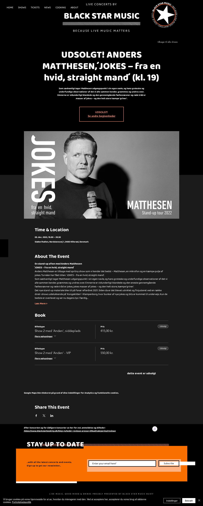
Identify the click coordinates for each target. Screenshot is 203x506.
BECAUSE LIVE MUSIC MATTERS (101, 30)
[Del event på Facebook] (36, 415)
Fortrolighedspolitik (21, 502)
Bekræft (189, 500)
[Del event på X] (44, 415)
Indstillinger (172, 500)
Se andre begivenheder (101, 116)
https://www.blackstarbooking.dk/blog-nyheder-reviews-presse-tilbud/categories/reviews (70, 430)
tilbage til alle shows (168, 41)
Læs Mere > (41, 303)
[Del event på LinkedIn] (51, 415)
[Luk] (199, 500)
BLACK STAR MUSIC (101, 15)
